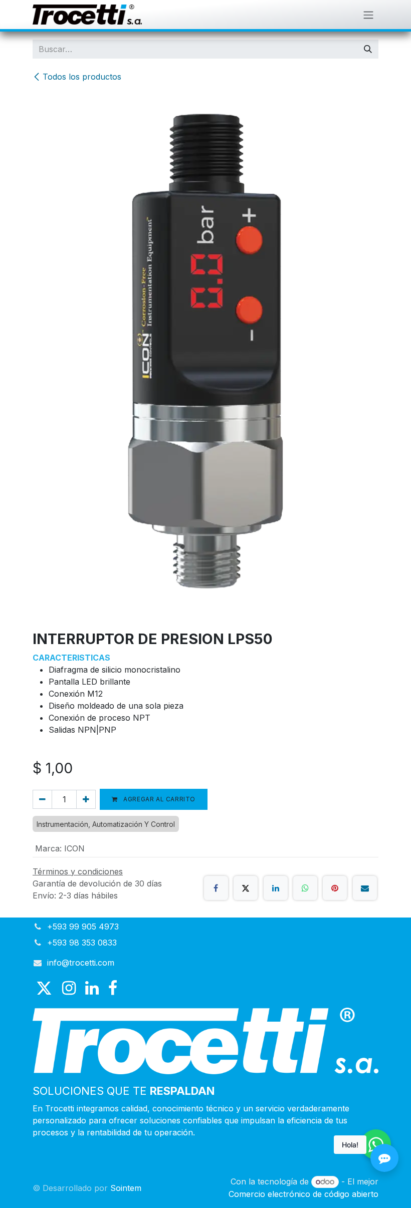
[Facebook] (216, 888)
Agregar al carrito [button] (158, 799)
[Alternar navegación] (368, 14)
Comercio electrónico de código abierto (303, 1194)
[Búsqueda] (367, 49)
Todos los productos (82, 77)
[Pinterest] (335, 888)
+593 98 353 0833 (82, 943)
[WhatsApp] (305, 888)
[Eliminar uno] (42, 799)
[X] (246, 888)
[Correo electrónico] (365, 888)
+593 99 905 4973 (83, 927)
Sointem (125, 1188)
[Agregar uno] (86, 799)
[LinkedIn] (276, 888)
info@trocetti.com (80, 963)
